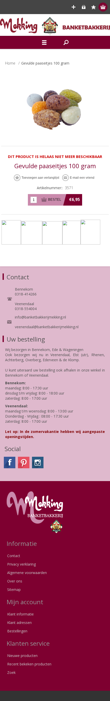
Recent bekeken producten (29, 664)
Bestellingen (17, 631)
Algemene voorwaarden (27, 572)
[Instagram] (37, 462)
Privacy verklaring (21, 564)
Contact (13, 555)
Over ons (14, 581)
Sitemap (14, 589)
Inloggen (83, 7)
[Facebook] (9, 462)
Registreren (73, 7)
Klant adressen (19, 622)
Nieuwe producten (22, 655)
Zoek (11, 672)
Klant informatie (20, 614)
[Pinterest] (23, 462)
